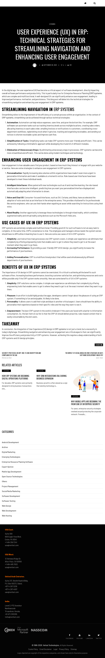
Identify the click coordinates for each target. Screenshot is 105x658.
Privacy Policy (64, 649)
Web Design (6, 506)
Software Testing (8, 501)
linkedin (89, 638)
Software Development (11, 496)
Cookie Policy (33, 649)
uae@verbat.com (12, 592)
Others (52, 24)
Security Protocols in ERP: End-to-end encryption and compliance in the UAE (21, 355)
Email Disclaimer (46, 649)
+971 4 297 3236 (11, 586)
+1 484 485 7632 (11, 564)
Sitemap (74, 649)
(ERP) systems (95, 93)
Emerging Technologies (11, 457)
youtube (79, 638)
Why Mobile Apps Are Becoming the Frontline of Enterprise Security (86, 403)
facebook (69, 638)
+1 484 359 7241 (11, 542)
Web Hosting (7, 515)
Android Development (10, 442)
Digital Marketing (8, 452)
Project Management (10, 486)
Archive (5, 447)
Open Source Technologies (12, 476)
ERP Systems (64, 109)
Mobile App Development (11, 471)
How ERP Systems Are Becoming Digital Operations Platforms (15, 377)
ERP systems (7, 117)
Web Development (9, 510)
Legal (55, 649)
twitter (99, 638)
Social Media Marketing (11, 491)
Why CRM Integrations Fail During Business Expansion (51, 377)
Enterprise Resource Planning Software (17, 462)
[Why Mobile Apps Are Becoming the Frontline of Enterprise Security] (87, 381)
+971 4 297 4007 (11, 589)
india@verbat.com (12, 617)
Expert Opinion (7, 466)
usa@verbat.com (12, 545)
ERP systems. (58, 102)
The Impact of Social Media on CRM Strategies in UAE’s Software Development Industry (84, 355)
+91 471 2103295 (11, 614)
